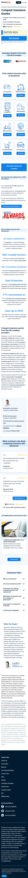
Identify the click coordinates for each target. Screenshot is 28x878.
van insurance (14, 344)
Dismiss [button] (4, 875)
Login (18, 2)
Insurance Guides (6, 790)
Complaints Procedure (7, 783)
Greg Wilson (14, 408)
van (22, 191)
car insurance (22, 316)
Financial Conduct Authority (17, 385)
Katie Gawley (13, 416)
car (16, 191)
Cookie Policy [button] (9, 873)
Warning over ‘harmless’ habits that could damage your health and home (13, 541)
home (18, 191)
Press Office (4, 764)
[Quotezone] (6, 2)
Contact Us (4, 760)
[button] (2, 538)
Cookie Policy (5, 786)
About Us (3, 767)
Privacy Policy (5, 773)
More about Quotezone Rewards (11, 206)
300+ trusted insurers (20, 260)
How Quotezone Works (7, 770)
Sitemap (3, 780)
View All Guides (14, 559)
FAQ (2, 793)
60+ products (4, 346)
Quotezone (8, 242)
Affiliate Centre (5, 796)
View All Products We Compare (14, 167)
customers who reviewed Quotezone (16, 298)
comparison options (14, 270)
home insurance (5, 344)
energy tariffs (10, 377)
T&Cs (2, 777)
